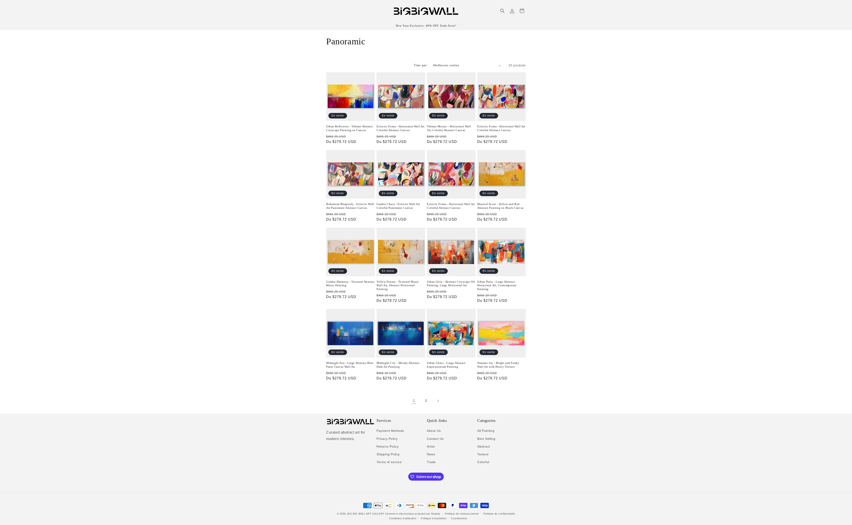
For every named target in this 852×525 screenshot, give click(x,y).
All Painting (485, 430)
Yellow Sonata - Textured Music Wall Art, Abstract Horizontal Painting (398, 285)
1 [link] (414, 401)
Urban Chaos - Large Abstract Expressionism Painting (446, 364)
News (431, 454)
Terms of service (389, 462)
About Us (434, 430)
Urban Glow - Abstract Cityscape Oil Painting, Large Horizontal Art (451, 283)
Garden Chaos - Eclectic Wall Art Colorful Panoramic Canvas (398, 205)
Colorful (483, 462)
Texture (483, 454)
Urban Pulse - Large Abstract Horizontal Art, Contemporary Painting (497, 285)
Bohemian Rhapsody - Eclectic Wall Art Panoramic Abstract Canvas (350, 205)
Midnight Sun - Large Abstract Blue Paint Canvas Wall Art (349, 364)
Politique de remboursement (462, 513)
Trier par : (421, 65)
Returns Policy (387, 446)
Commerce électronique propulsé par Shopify (412, 513)
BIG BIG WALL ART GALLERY (365, 513)
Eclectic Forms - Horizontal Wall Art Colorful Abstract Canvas (401, 128)
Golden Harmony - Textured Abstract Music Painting (350, 283)
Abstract (483, 446)
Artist (431, 446)
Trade (431, 462)
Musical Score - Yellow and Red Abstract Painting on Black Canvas (500, 205)
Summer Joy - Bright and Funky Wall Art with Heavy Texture (498, 364)
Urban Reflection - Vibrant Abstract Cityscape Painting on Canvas (349, 128)
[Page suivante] (438, 401)
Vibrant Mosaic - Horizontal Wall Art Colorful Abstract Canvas (449, 128)
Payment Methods (390, 430)
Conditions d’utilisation (402, 518)
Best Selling (486, 438)
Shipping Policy (388, 454)
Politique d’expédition (433, 518)
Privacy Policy (387, 438)
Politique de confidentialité (499, 513)
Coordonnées (459, 518)
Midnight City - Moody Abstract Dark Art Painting (398, 364)
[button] (502, 11)
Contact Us (435, 438)
